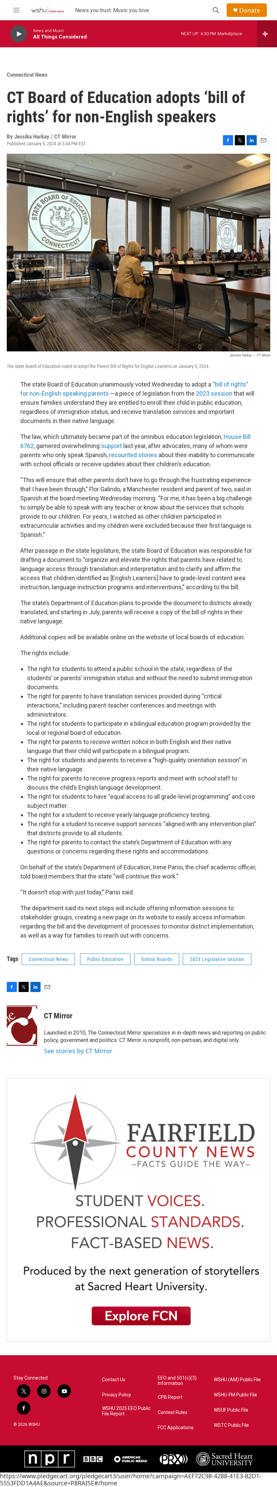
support (111, 445)
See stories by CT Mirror (78, 1051)
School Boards (156, 959)
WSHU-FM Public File (235, 1394)
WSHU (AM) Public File (237, 1379)
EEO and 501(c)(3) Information (177, 1381)
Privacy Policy (116, 1394)
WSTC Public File (231, 1425)
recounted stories (133, 455)
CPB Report (170, 1397)
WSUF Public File (231, 1410)
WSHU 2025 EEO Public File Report (126, 1411)
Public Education (105, 959)
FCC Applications (176, 1427)
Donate (249, 10)
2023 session (214, 393)
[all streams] (267, 33)
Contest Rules (172, 1412)
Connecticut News (27, 74)
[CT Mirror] (22, 1026)
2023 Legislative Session (217, 959)
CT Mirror (58, 1016)
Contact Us (113, 1379)
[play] (18, 34)
